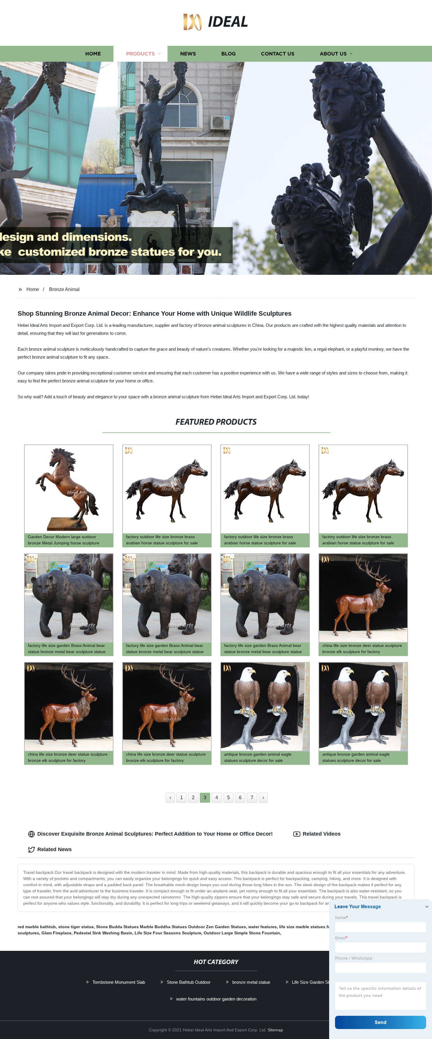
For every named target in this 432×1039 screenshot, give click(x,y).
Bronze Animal (64, 289)
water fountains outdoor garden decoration (216, 998)
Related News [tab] (54, 849)
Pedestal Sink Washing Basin (103, 933)
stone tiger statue (76, 926)
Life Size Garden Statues (316, 982)
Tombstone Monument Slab (118, 982)
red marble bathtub (37, 926)
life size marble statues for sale (310, 926)
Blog (228, 53)
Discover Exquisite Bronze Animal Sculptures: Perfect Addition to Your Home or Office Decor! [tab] (155, 834)
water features (262, 926)
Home (93, 53)
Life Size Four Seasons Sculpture (168, 933)
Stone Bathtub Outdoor (188, 982)
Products (140, 53)
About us (333, 53)
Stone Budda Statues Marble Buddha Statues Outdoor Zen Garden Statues (171, 926)
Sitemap (275, 1030)
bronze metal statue (251, 982)
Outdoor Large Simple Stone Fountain (242, 933)
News (188, 53)
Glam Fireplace (56, 933)
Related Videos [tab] (322, 834)
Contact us (277, 53)
